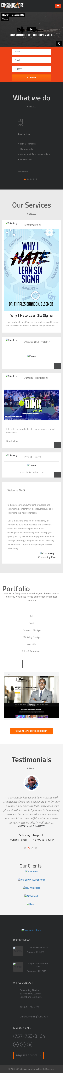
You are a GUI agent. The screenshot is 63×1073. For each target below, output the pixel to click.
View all (31, 107)
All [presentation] (31, 616)
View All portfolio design (31, 731)
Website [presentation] (31, 644)
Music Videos (26, 159)
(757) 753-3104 (31, 1006)
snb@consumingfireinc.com (34, 1016)
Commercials (26, 149)
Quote (26, 1055)
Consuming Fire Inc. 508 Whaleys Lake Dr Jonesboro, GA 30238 (31, 994)
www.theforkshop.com (31, 472)
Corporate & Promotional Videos (35, 154)
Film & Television (28, 144)
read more (23, 171)
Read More (12, 441)
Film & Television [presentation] (31, 651)
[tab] (32, 615)
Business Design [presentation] (32, 630)
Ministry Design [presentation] (31, 637)
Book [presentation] (31, 623)
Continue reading (31, 826)
